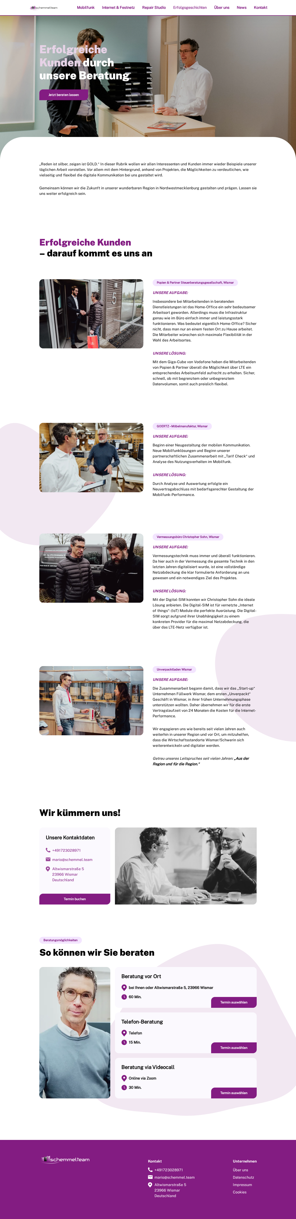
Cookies (240, 1192)
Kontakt (260, 7)
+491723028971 (66, 850)
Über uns (221, 7)
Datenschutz (243, 1177)
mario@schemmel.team (72, 859)
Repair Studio (154, 7)
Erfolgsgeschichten (190, 7)
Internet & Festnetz (118, 7)
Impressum (242, 1185)
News (242, 7)
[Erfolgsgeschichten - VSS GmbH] (44, 7)
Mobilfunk (86, 7)
